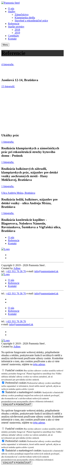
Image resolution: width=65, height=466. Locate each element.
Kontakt (12, 38)
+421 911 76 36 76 (16, 271)
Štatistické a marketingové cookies (32, 397)
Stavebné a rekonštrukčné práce (31, 20)
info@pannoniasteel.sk (46, 271)
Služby (11, 11)
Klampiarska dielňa (25, 17)
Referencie (13, 23)
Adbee (16, 268)
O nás (11, 8)
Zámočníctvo (21, 14)
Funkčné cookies (32, 375)
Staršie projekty (16, 26)
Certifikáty (13, 35)
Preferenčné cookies (31, 385)
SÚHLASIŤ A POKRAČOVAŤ (17, 404)
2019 (17, 32)
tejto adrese (39, 364)
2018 (17, 29)
